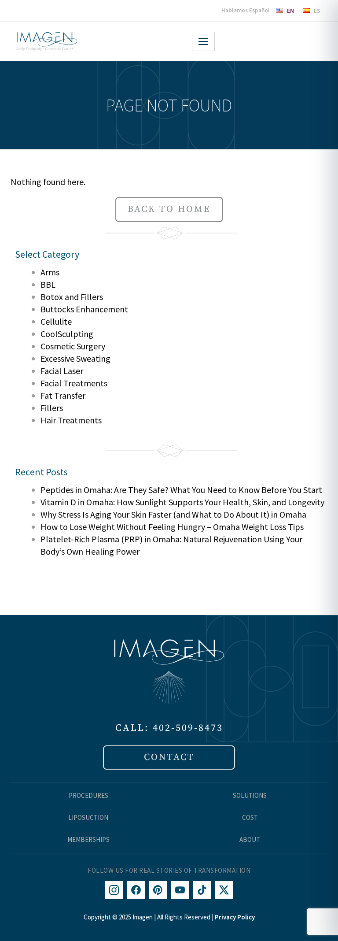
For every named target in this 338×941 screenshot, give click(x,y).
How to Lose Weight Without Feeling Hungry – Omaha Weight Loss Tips (172, 526)
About (249, 839)
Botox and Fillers (71, 296)
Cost (250, 817)
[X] (224, 890)
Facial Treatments (73, 383)
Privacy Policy (235, 917)
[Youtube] (180, 890)
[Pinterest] (158, 890)
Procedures (88, 795)
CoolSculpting (66, 333)
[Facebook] (136, 890)
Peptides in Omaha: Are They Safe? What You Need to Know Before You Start (181, 489)
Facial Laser (61, 370)
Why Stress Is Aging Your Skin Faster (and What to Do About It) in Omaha (173, 514)
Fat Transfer (62, 395)
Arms (49, 272)
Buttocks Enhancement (84, 309)
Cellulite (56, 321)
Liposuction (88, 817)
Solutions (250, 795)
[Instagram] (114, 890)
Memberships (88, 839)
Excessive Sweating (75, 358)
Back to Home (169, 209)
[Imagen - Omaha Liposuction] (46, 41)
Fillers (51, 407)
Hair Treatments (71, 420)
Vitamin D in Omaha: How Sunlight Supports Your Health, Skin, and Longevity (182, 502)
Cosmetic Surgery (72, 346)
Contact (169, 757)
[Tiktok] (202, 890)
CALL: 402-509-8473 (169, 728)
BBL (47, 284)
